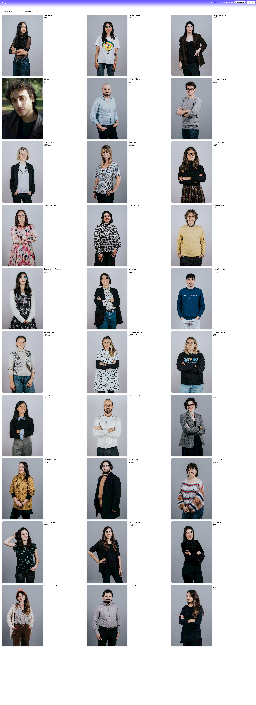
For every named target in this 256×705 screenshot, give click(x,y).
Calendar (225, 2)
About (211, 2)
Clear (36, 11)
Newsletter (238, 4)
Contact (231, 2)
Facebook (229, 4)
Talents (216, 2)
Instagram (233, 4)
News (220, 2)
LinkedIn (243, 4)
